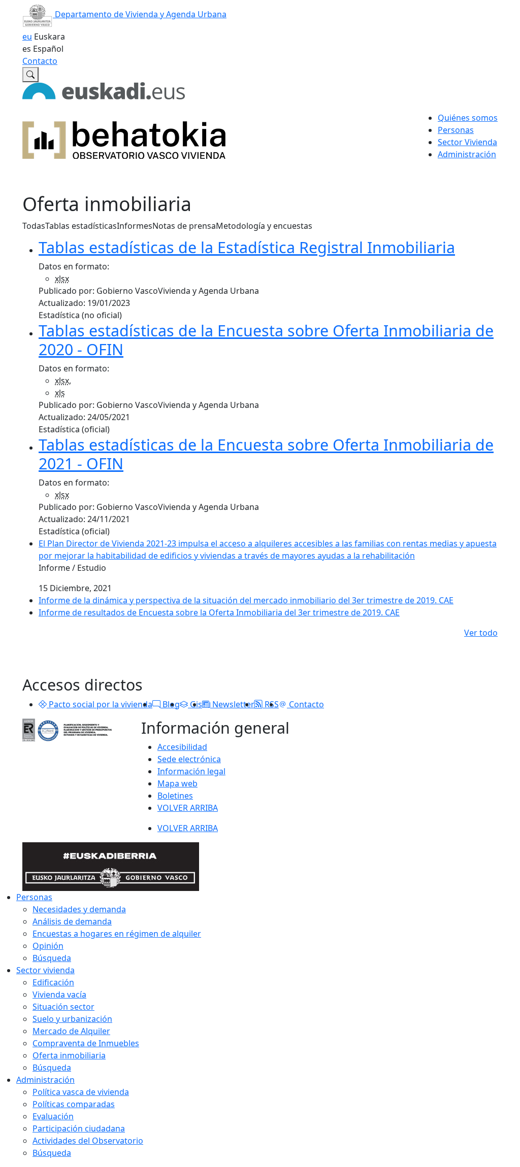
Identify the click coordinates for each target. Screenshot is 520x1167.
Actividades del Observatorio (87, 1140)
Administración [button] (467, 154)
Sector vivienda (45, 970)
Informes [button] (134, 225)
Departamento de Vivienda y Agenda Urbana (139, 14)
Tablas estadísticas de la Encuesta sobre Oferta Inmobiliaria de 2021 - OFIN (266, 454)
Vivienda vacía (59, 994)
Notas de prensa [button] (184, 225)
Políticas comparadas (73, 1104)
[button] (43, 704)
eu (27, 36)
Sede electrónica (189, 759)
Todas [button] (33, 225)
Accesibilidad (182, 746)
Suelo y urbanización (72, 1018)
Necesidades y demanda (79, 909)
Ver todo (481, 632)
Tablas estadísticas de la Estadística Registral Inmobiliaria (247, 247)
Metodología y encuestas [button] (264, 225)
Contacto (39, 60)
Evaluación (53, 1116)
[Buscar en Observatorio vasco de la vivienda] (30, 74)
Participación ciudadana (78, 1128)
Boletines (175, 795)
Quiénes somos (468, 117)
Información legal (191, 771)
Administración (45, 1079)
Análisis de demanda (72, 921)
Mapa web (177, 783)
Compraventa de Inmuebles (85, 1043)
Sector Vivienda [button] (467, 142)
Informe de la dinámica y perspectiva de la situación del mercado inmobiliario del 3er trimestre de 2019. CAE (246, 600)
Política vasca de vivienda (80, 1091)
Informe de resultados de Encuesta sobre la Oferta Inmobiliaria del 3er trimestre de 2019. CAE (219, 612)
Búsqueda (51, 958)
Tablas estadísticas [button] (81, 225)
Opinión (47, 945)
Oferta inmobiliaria (69, 1055)
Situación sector (63, 1006)
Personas (34, 897)
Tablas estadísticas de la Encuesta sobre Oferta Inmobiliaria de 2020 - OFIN (266, 340)
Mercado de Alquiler (71, 1031)
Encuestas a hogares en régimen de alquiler (116, 933)
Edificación (53, 982)
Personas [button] (456, 129)
